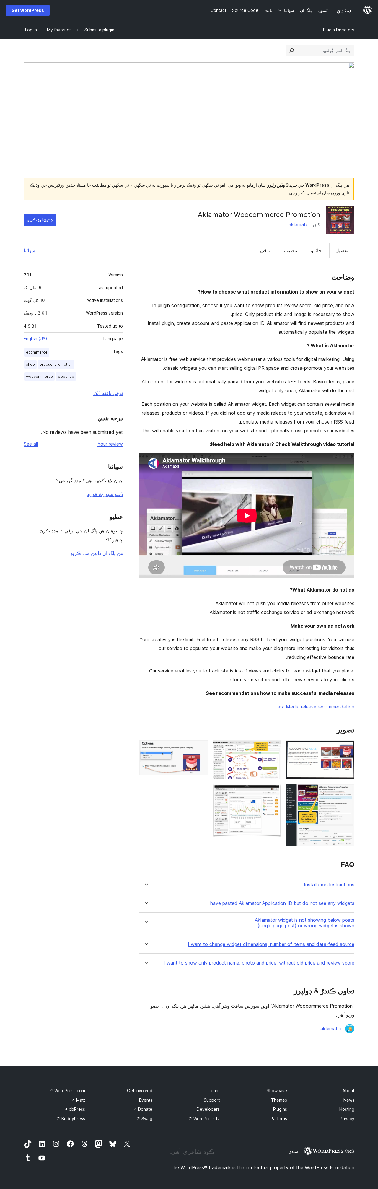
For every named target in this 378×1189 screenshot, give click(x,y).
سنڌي (293, 1151)
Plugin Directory (338, 29)
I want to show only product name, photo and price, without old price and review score (259, 963)
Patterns (279, 1118)
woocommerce (39, 376)
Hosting (346, 1109)
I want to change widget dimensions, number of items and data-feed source (271, 944)
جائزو (316, 250)
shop (30, 364)
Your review (110, 444)
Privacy (347, 1118)
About (348, 1090)
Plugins (280, 1109)
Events (145, 1099)
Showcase (277, 1090)
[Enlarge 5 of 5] (200, 748)
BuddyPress (70, 1118)
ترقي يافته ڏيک (108, 393)
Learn (214, 1090)
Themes (279, 1099)
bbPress (74, 1109)
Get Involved (139, 1090)
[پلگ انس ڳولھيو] (292, 50)
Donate (142, 1109)
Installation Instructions (329, 884)
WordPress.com (67, 1090)
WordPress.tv (204, 1118)
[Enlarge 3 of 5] (273, 748)
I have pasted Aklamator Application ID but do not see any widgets (280, 903)
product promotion (56, 364)
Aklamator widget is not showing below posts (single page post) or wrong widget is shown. (304, 923)
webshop (66, 376)
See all (31, 444)
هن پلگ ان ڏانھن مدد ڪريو (97, 553)
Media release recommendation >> (316, 707)
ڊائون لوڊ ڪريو (40, 219)
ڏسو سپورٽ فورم (105, 494)
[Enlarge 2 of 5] (346, 792)
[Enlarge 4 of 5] (273, 792)
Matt (78, 1099)
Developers (208, 1109)
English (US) (35, 338)
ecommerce (37, 352)
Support (212, 1099)
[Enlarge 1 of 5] (346, 748)
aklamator (299, 224)
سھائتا (29, 250)
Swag (144, 1118)
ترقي (265, 250)
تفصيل (341, 250)
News (348, 1099)
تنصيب (290, 250)
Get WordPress (28, 10)
